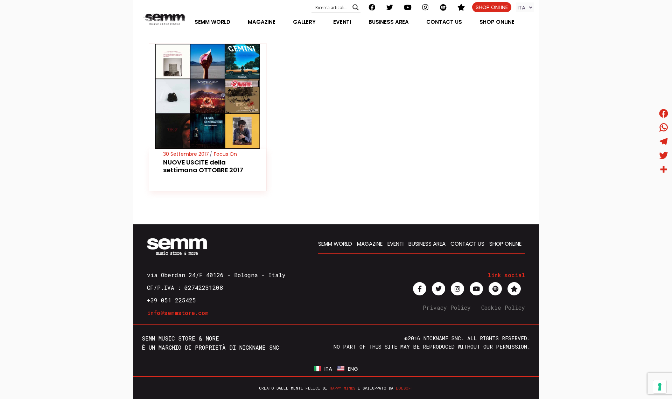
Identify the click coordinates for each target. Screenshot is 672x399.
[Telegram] (664, 141)
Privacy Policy (447, 307)
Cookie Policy (503, 307)
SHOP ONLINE (492, 7)
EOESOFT (404, 388)
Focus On (225, 154)
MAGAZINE (370, 243)
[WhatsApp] (664, 127)
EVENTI (395, 243)
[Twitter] (664, 155)
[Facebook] (664, 113)
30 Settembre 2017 (186, 154)
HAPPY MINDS (342, 388)
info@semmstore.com (178, 312)
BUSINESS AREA (427, 243)
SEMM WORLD (335, 243)
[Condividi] (664, 169)
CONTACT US (467, 243)
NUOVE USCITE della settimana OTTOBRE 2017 (203, 166)
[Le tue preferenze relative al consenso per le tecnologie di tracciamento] (659, 386)
